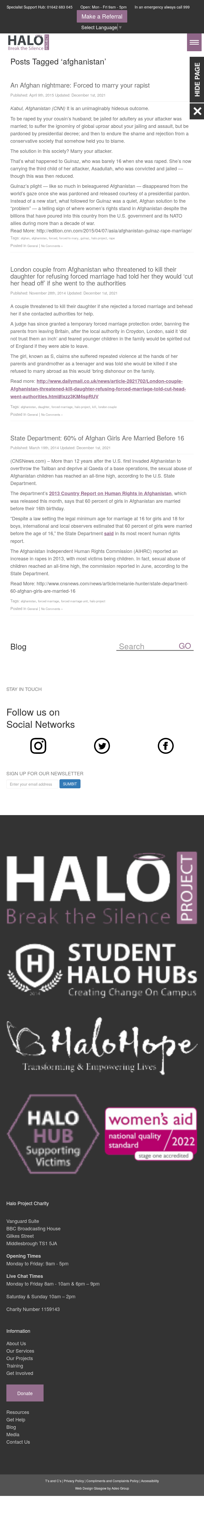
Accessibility (150, 1480)
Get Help (15, 1419)
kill (94, 407)
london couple (107, 407)
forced (53, 238)
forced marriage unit (74, 601)
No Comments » (52, 246)
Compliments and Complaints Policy (112, 1480)
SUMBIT (70, 783)
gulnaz (84, 238)
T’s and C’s (53, 1480)
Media (12, 1434)
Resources (17, 1411)
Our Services (20, 1350)
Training (14, 1365)
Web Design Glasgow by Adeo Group (102, 1488)
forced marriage (62, 407)
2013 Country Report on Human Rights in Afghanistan (110, 493)
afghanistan (39, 238)
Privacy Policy (74, 1480)
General (32, 246)
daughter (43, 407)
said (109, 533)
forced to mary (68, 238)
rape (112, 238)
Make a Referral (102, 16)
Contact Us (18, 1441)
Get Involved (19, 1372)
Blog (11, 1426)
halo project (99, 238)
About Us (16, 1343)
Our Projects (19, 1358)
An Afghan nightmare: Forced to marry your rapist (80, 84)
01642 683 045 (60, 7)
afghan (25, 238)
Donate (25, 1393)
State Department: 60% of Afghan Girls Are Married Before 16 (97, 437)
